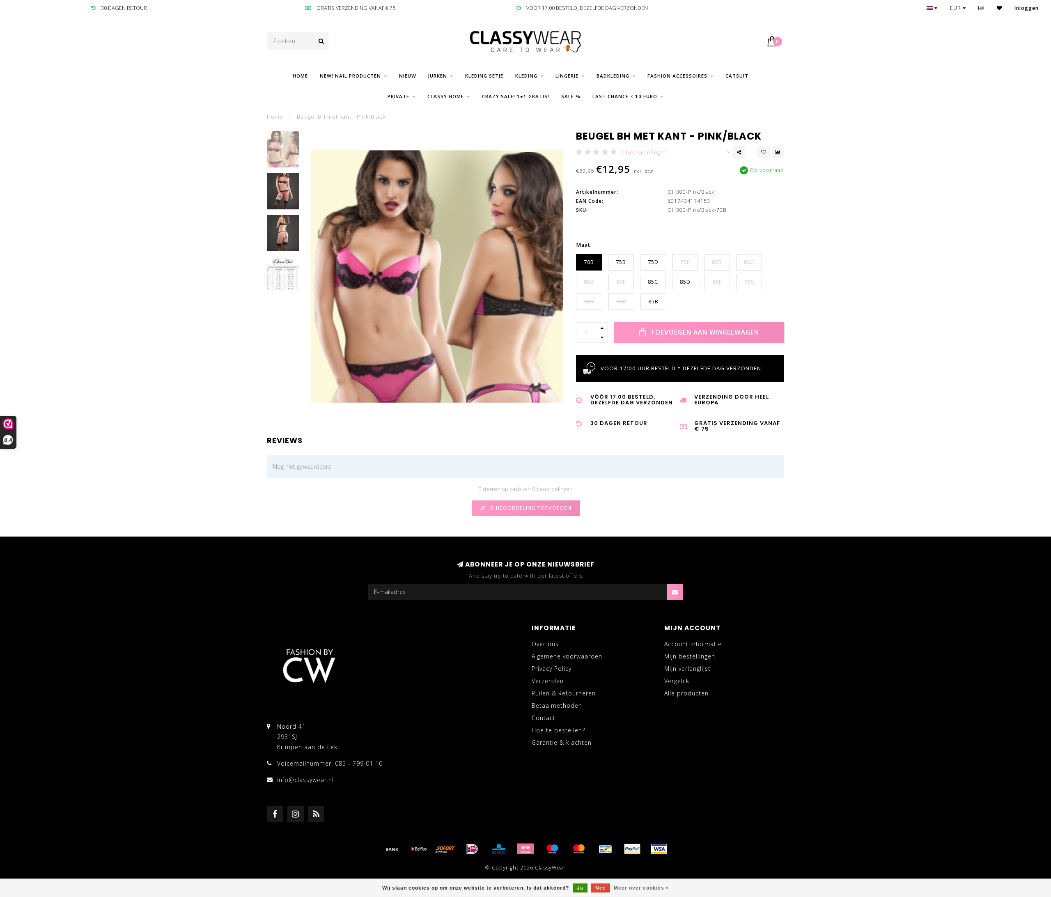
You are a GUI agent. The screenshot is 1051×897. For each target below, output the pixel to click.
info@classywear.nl (305, 780)
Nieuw (407, 76)
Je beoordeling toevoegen (529, 508)
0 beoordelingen (644, 152)
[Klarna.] (525, 849)
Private (398, 96)
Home (300, 76)
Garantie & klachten (562, 742)
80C (749, 262)
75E (685, 262)
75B (621, 262)
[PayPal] (632, 849)
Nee (600, 888)
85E (717, 281)
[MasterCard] (579, 849)
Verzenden (548, 681)
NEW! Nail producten (350, 76)
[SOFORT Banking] (445, 849)
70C (749, 281)
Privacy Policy (551, 668)
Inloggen (1026, 8)
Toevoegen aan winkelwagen (704, 332)
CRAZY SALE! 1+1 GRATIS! (515, 96)
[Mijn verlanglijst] (999, 8)
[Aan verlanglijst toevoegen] (763, 152)
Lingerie (566, 76)
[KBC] (499, 849)
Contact (543, 718)
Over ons (545, 644)
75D (653, 262)
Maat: (584, 244)
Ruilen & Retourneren (564, 693)
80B (717, 262)
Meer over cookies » (641, 888)
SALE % (571, 96)
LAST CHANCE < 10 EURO (624, 96)
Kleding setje (484, 76)
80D (589, 281)
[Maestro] (552, 849)
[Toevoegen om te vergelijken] (778, 152)
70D (589, 301)
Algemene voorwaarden (567, 656)
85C (653, 281)
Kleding (526, 76)
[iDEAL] (472, 849)
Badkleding (613, 76)
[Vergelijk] (981, 8)
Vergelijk (676, 681)
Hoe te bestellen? (558, 730)
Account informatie (693, 644)
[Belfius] (418, 849)
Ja (580, 888)
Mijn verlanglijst (687, 668)
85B (653, 301)
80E (621, 281)
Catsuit (736, 76)
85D (685, 281)
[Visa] (659, 849)
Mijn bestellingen (689, 656)
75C (621, 301)
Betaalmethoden (557, 705)
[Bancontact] (605, 849)
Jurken (437, 76)
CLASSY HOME (445, 96)
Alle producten (686, 693)
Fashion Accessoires (677, 76)
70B (589, 262)
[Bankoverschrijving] (392, 849)
